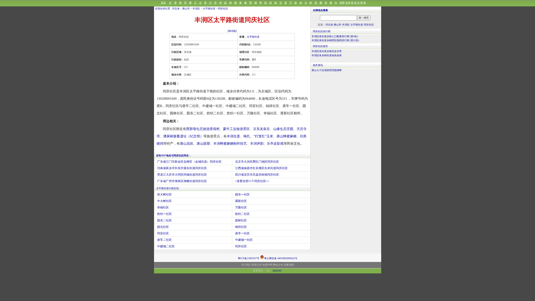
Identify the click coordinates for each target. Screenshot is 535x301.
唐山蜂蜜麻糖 (286, 136)
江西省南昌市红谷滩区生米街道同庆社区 (261, 168)
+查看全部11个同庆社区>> (252, 181)
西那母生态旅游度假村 (203, 129)
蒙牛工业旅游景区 (236, 129)
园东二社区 (164, 220)
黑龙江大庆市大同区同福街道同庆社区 (182, 174)
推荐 (342, 2)
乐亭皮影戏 (275, 143)
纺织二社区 (242, 214)
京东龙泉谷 (261, 129)
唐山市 (186, 8)
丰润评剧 (257, 143)
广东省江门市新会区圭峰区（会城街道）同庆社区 (189, 161)
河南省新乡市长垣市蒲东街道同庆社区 (182, 168)
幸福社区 (163, 207)
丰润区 (196, 8)
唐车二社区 (164, 239)
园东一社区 (242, 194)
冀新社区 (241, 201)
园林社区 (241, 220)
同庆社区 (223, 8)
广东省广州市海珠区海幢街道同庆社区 (182, 181)
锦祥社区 (241, 226)
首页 (163, 2)
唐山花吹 (186, 143)
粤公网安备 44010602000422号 (280, 258)
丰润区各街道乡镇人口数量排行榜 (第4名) (335, 36)
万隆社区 (241, 207)
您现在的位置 (162, 8)
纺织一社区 (164, 214)
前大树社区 (164, 194)
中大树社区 (164, 201)
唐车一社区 (242, 233)
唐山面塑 (203, 143)
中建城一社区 (244, 239)
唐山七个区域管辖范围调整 (327, 70)
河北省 (176, 8)
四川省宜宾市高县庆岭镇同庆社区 (257, 174)
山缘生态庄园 (283, 129)
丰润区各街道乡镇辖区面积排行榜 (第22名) (335, 40)
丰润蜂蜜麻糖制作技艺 (230, 143)
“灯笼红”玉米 (263, 136)
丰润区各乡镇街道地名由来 (327, 55)
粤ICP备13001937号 (248, 258)
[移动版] (232, 30)
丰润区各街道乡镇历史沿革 (327, 51)
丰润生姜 (233, 136)
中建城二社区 (166, 246)
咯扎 (246, 136)
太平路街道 (209, 8)
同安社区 (163, 233)
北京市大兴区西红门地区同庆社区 (257, 161)
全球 (347, 2)
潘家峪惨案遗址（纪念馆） (183, 136)
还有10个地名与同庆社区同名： (173, 155)
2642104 (277, 270)
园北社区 (163, 226)
